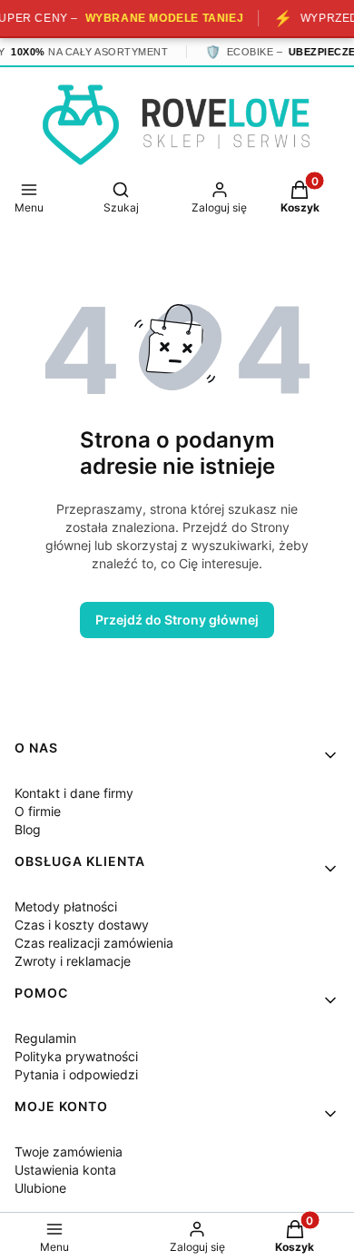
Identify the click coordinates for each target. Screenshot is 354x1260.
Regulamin (45, 1038)
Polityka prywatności (76, 1056)
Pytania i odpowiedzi (76, 1074)
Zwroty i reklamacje (73, 961)
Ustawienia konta (65, 1169)
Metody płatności (66, 906)
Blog (28, 829)
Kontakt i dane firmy (74, 793)
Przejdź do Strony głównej (177, 619)
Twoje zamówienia (69, 1151)
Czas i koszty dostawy (82, 924)
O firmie (38, 811)
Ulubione (40, 1188)
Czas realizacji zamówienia (94, 942)
